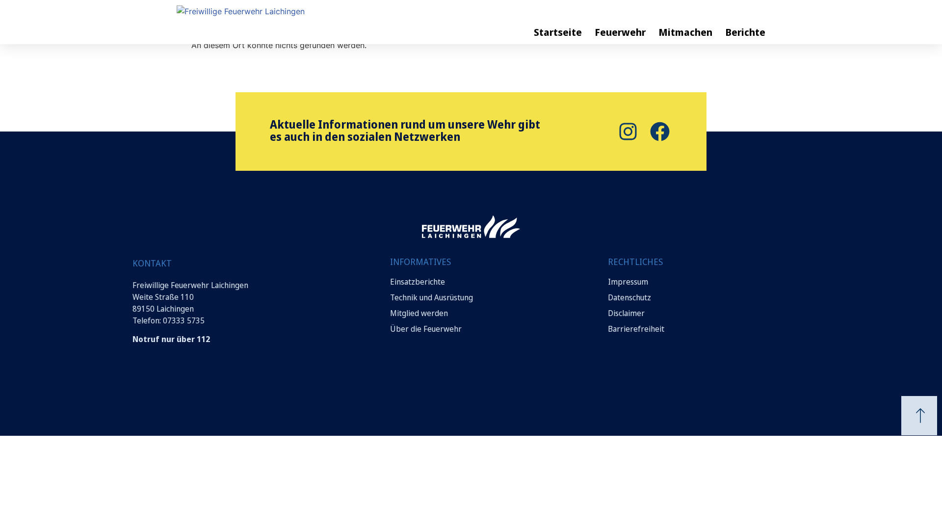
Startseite (558, 32)
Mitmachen (685, 32)
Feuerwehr (620, 32)
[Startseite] (280, 21)
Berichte (745, 32)
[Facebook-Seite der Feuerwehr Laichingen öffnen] (658, 131)
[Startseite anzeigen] (471, 226)
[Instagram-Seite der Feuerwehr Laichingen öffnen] (626, 131)
